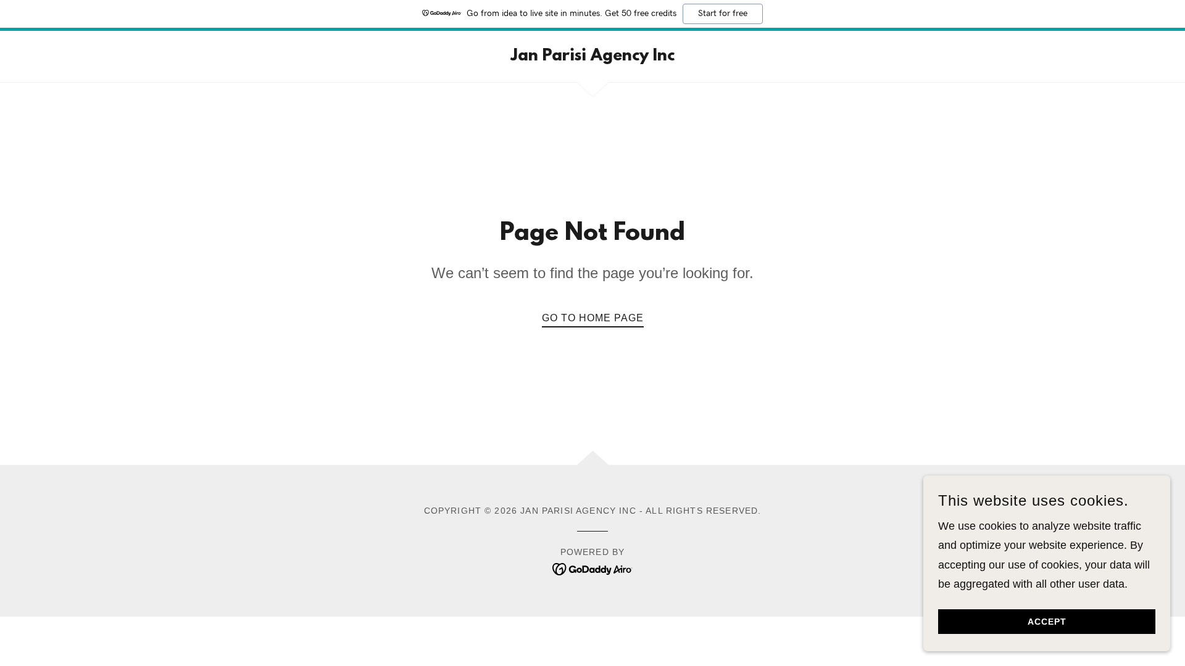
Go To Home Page (593, 318)
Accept (1047, 622)
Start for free (722, 13)
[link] (592, 57)
